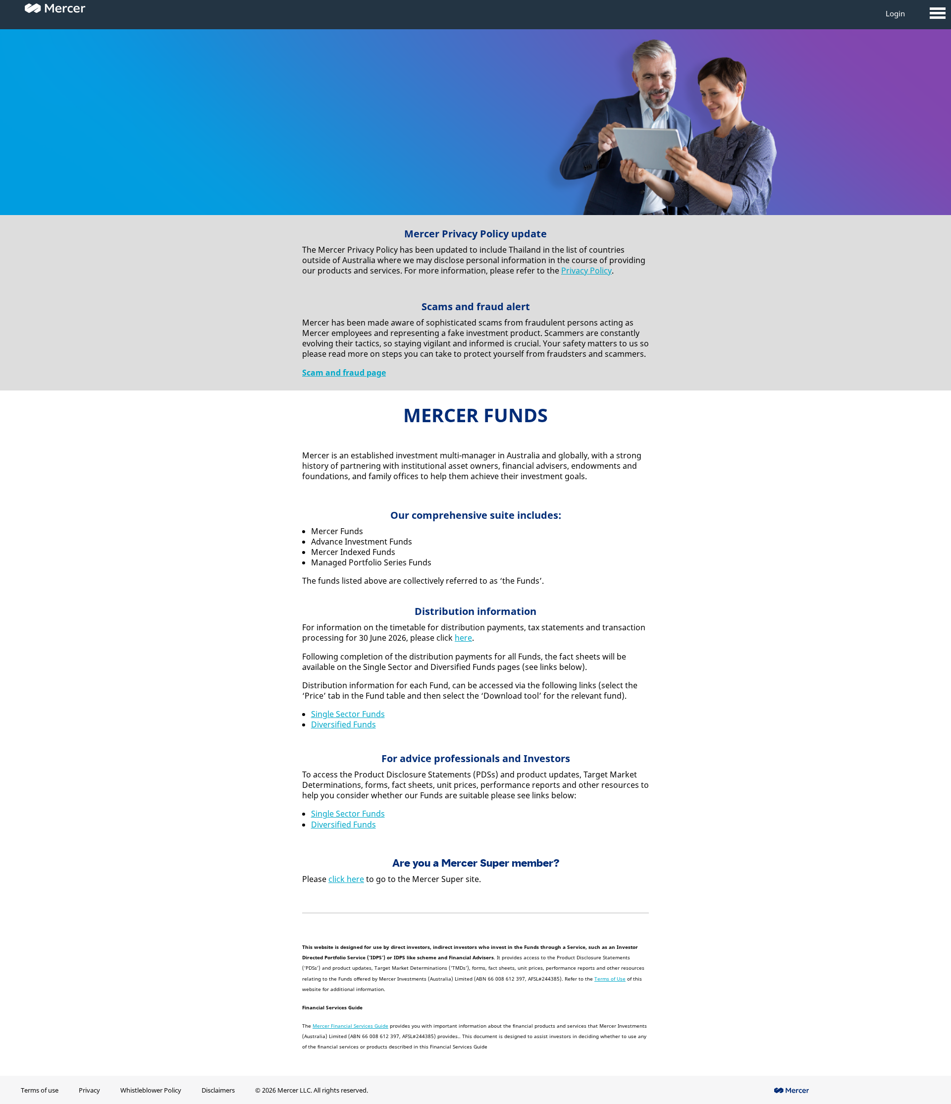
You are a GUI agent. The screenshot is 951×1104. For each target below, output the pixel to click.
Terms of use (39, 1090)
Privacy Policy (586, 270)
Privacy (89, 1090)
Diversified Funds (343, 724)
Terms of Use (610, 978)
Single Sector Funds (348, 714)
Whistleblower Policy (150, 1090)
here (463, 637)
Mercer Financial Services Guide (350, 1025)
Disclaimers (218, 1090)
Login (895, 13)
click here (346, 879)
